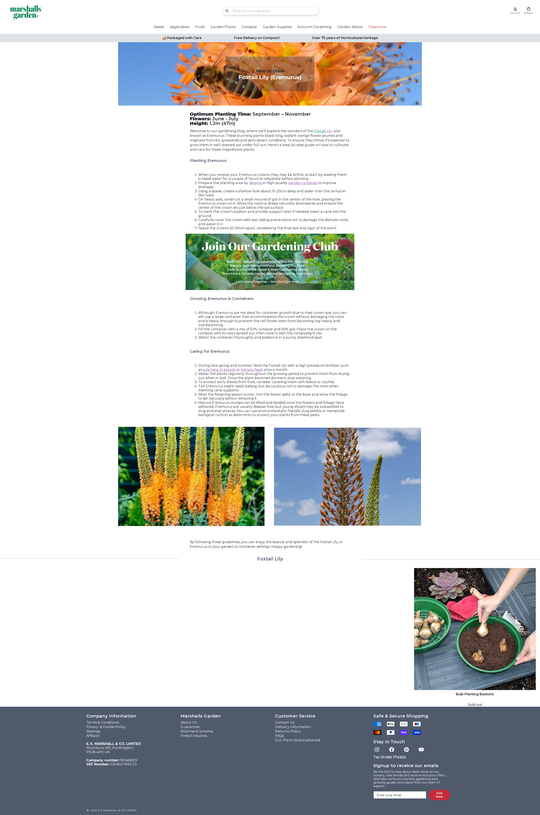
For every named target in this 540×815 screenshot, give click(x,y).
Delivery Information (293, 727)
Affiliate (92, 736)
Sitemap (93, 731)
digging (255, 183)
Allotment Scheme (197, 731)
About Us (189, 722)
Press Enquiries (194, 736)
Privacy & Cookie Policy (106, 727)
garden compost (302, 183)
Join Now (439, 795)
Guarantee (190, 727)
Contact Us (284, 722)
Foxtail (323, 131)
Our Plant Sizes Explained (297, 740)
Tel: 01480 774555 (389, 757)
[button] (528, 11)
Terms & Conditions (102, 722)
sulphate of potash (219, 370)
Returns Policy (287, 731)
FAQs (279, 736)
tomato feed (252, 370)
